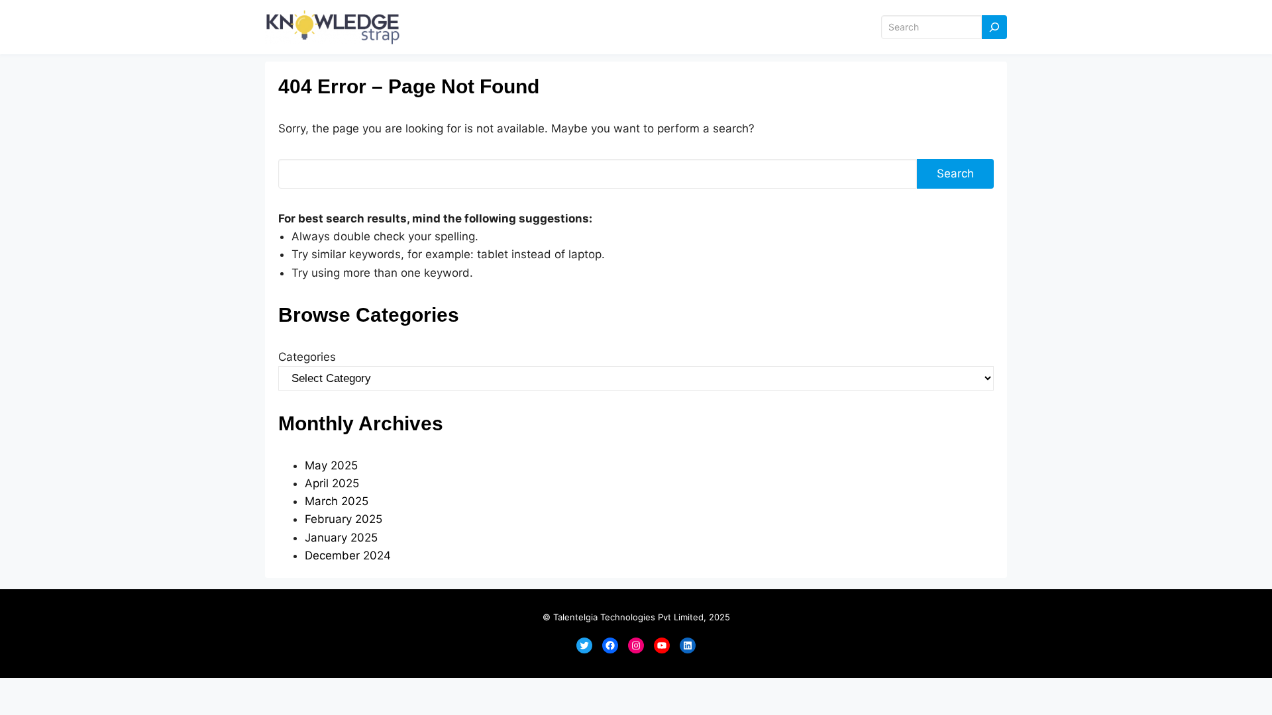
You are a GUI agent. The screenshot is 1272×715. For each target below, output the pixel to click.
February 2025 (343, 519)
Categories (307, 356)
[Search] (994, 27)
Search (955, 173)
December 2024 (348, 555)
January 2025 (341, 537)
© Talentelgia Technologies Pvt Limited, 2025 (636, 617)
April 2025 (332, 483)
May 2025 (331, 465)
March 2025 (336, 501)
